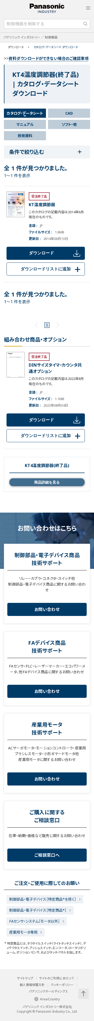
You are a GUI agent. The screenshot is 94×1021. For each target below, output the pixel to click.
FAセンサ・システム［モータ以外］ (34, 921)
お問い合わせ (47, 609)
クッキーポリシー (62, 984)
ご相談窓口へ (47, 855)
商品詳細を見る (47, 482)
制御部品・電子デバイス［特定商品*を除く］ (42, 899)
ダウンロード (41, 253)
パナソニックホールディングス (48, 991)
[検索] (85, 23)
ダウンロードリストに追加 (51, 268)
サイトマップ (25, 978)
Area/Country (50, 999)
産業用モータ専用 (23, 932)
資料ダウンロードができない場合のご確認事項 (49, 58)
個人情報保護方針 (32, 984)
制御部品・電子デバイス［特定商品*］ (38, 910)
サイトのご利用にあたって (56, 978)
